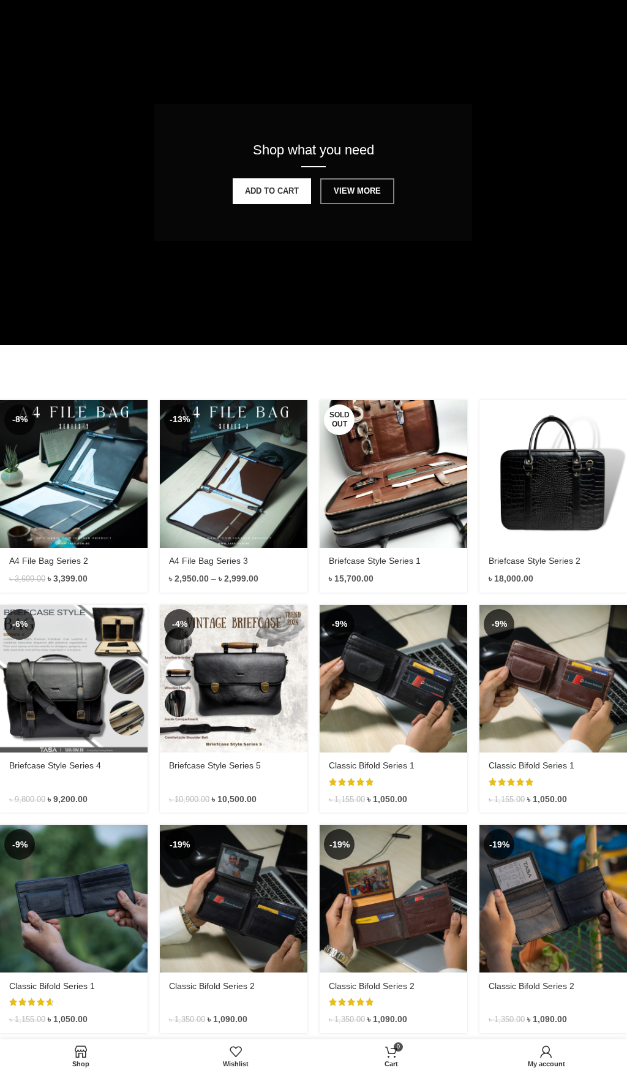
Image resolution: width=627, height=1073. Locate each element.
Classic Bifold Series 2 (212, 986)
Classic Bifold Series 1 (372, 765)
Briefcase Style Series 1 (375, 561)
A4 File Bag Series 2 (48, 561)
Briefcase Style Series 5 (215, 765)
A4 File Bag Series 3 (208, 561)
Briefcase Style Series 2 (534, 561)
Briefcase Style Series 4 (55, 765)
